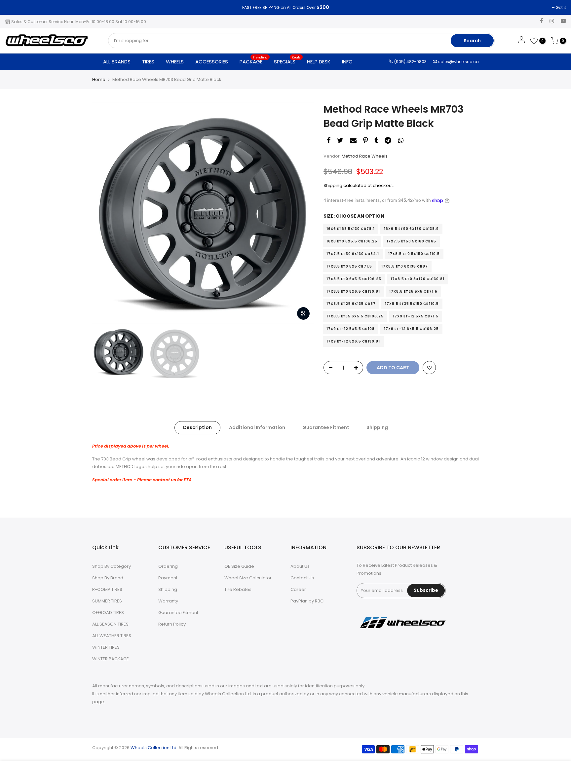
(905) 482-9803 (410, 61)
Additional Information (257, 427)
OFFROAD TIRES (108, 612)
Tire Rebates (237, 589)
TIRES (148, 61)
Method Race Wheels (365, 156)
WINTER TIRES (106, 647)
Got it (13, 7)
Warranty (168, 601)
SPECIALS (287, 60)
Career (298, 589)
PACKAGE (254, 60)
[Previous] (103, 213)
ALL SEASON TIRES (110, 624)
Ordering (168, 566)
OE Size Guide (239, 566)
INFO (347, 61)
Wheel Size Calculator (248, 578)
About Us (300, 566)
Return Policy (172, 624)
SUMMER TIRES (107, 601)
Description (197, 427)
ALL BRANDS (117, 61)
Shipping (333, 185)
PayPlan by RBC (307, 601)
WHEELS (175, 61)
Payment (167, 578)
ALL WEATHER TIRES (111, 636)
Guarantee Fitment (325, 427)
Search (472, 40)
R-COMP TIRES (107, 589)
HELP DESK (318, 61)
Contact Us (302, 578)
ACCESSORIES (211, 61)
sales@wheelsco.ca (458, 61)
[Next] (302, 213)
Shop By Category (111, 566)
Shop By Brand (107, 578)
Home (98, 80)
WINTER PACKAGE (110, 659)
